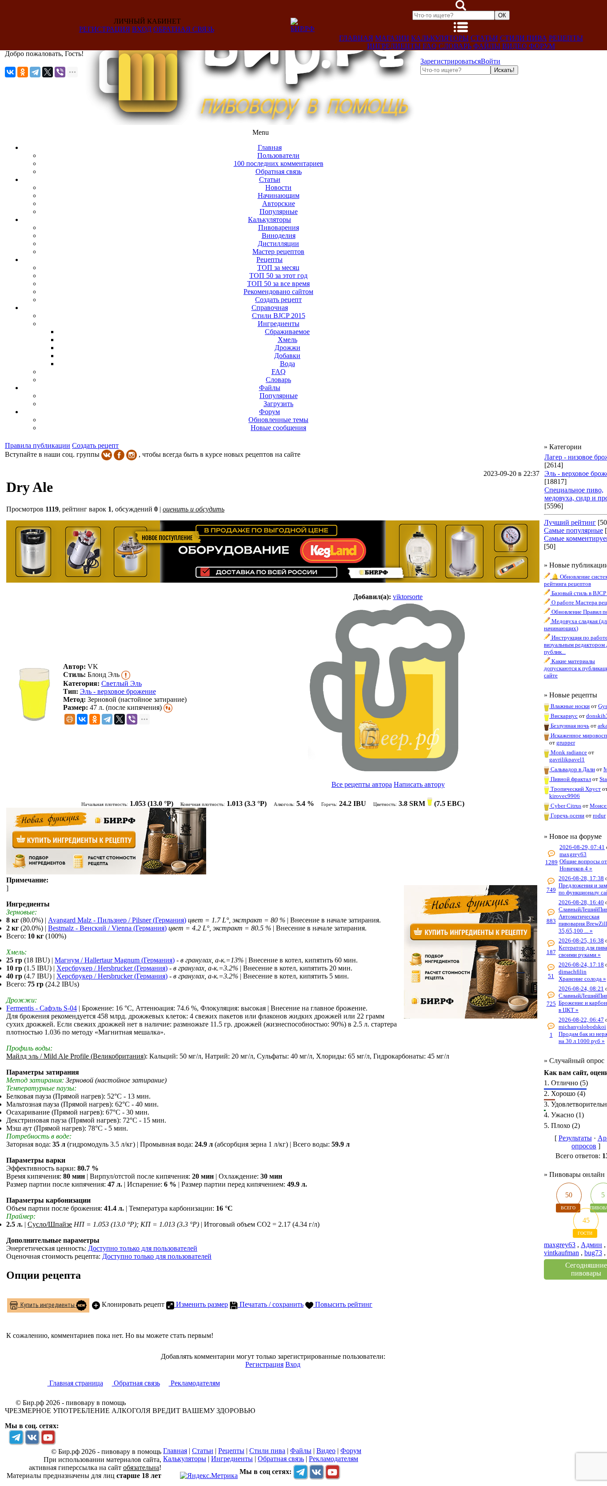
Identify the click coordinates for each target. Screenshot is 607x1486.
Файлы (486, 46)
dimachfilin (573, 971)
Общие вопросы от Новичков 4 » (583, 865)
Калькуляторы (440, 38)
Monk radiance (568, 752)
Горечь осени (566, 815)
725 (551, 1003)
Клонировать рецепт (132, 1304)
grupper (565, 742)
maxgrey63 (573, 854)
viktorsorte (408, 596)
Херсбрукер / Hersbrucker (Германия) (112, 968)
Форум (542, 46)
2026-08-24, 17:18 (581, 964)
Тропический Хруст (575, 788)
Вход (142, 29)
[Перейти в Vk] (32, 1437)
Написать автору (419, 784)
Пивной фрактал (570, 779)
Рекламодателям (194, 1383)
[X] (47, 72)
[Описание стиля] (125, 674)
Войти (490, 61)
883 (551, 921)
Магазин (392, 38)
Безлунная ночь (569, 725)
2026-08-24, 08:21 (581, 988)
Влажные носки (569, 706)
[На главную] (252, 122)
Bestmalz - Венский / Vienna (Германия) (107, 928)
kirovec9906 (564, 796)
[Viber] (60, 72)
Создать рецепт (95, 445)
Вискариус (563, 716)
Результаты (575, 1138)
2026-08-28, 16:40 (581, 902)
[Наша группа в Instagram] (131, 454)
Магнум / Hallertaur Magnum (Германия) (115, 960)
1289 (551, 862)
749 (551, 889)
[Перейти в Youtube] (48, 1437)
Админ (591, 1244)
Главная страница (75, 1383)
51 (551, 976)
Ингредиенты (394, 46)
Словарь (455, 46)
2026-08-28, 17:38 (581, 878)
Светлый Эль (121, 683)
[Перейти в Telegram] (16, 1437)
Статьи (484, 38)
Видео (514, 46)
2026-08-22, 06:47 (581, 1019)
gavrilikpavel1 (567, 759)
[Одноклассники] (22, 72)
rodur (599, 815)
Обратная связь (183, 29)
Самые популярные (573, 530)
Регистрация (104, 29)
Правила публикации (37, 445)
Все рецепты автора (361, 784)
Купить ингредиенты (47, 1304)
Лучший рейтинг (570, 522)
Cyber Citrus (565, 805)
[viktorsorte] (388, 687)
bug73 (593, 1252)
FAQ (430, 46)
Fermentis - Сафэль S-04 (41, 1008)
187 (551, 952)
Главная (356, 38)
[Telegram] (35, 72)
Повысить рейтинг (342, 1304)
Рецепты (566, 38)
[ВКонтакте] (10, 72)
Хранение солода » (582, 978)
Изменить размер (201, 1304)
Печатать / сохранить (271, 1304)
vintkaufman (561, 1252)
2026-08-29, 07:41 (582, 847)
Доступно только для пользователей (142, 1248)
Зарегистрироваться (450, 61)
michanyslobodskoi (582, 1026)
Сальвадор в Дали (572, 769)
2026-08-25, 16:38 (581, 940)
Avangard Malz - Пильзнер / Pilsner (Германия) (117, 920)
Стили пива (523, 38)
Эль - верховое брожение (118, 691)
